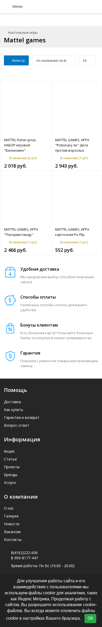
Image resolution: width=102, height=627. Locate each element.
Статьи (10, 459)
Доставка (12, 401)
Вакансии (12, 531)
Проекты (12, 466)
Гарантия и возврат (21, 417)
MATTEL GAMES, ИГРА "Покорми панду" (21, 232)
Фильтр (18, 60)
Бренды (10, 474)
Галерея (11, 516)
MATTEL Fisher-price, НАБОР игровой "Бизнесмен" (20, 145)
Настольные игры (23, 32)
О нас (9, 508)
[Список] (86, 72)
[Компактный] (94, 72)
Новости (11, 523)
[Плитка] (78, 72)
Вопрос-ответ (16, 425)
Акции (9, 451)
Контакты (12, 539)
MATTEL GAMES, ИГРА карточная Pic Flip (72, 232)
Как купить (13, 409)
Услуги (10, 482)
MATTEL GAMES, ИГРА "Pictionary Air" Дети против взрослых (72, 145)
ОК (90, 618)
